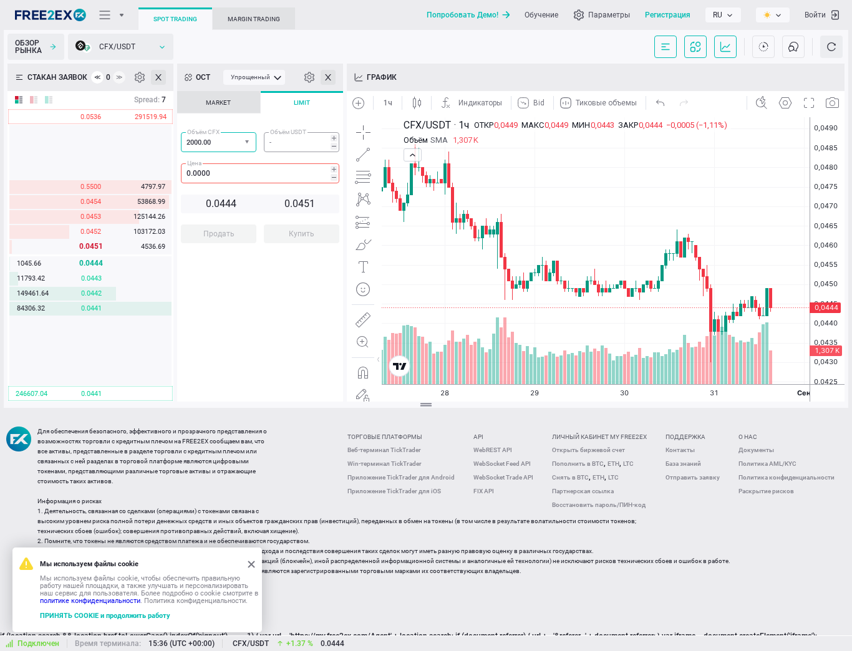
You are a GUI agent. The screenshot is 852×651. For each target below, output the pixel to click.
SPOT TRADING (175, 19)
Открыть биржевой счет (588, 449)
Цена (194, 163)
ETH (613, 463)
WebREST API (492, 449)
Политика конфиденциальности (786, 477)
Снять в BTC (570, 477)
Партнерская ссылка (583, 491)
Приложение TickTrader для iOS (394, 491)
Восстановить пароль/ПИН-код (599, 504)
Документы (756, 449)
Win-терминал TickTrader (384, 463)
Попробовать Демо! (462, 15)
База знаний (683, 463)
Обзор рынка (28, 47)
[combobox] (218, 142)
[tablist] (260, 171)
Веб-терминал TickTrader (384, 449)
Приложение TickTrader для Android (401, 477)
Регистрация (667, 15)
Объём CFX (203, 131)
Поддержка (685, 436)
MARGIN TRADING (254, 19)
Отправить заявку (693, 477)
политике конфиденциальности (90, 601)
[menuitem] (254, 77)
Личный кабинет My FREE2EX (599, 436)
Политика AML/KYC (767, 463)
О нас (747, 436)
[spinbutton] (301, 142)
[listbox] (723, 14)
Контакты (680, 449)
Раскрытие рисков (766, 491)
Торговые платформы (384, 436)
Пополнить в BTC (578, 463)
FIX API (483, 491)
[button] (248, 142)
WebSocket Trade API (503, 477)
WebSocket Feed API (502, 463)
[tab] (218, 102)
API (478, 436)
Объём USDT (288, 131)
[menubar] (254, 77)
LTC (628, 463)
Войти (815, 15)
